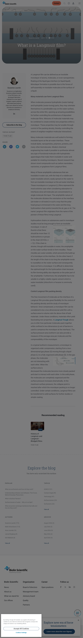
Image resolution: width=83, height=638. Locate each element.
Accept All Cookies (21, 629)
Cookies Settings (21, 632)
